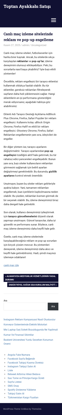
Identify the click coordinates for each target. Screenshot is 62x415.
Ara (5, 300)
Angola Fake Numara (19, 354)
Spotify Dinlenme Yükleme (22, 389)
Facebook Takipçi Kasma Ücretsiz (25, 362)
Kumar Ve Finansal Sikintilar (19, 334)
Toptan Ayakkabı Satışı (27, 6)
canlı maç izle (11, 265)
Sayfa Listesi (15, 381)
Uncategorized (38, 45)
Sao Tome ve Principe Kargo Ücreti (26, 378)
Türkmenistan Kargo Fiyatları (23, 397)
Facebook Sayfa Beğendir (21, 358)
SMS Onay (13, 385)
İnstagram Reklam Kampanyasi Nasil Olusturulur (29, 319)
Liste (10, 370)
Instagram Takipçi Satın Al (22, 366)
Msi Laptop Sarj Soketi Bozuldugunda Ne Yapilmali (31, 329)
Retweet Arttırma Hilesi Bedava (24, 374)
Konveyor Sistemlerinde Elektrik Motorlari (25, 324)
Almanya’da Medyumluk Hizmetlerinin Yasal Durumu (30, 278)
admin (25, 45)
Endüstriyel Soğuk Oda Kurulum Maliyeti (32, 285)
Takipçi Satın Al (16, 393)
